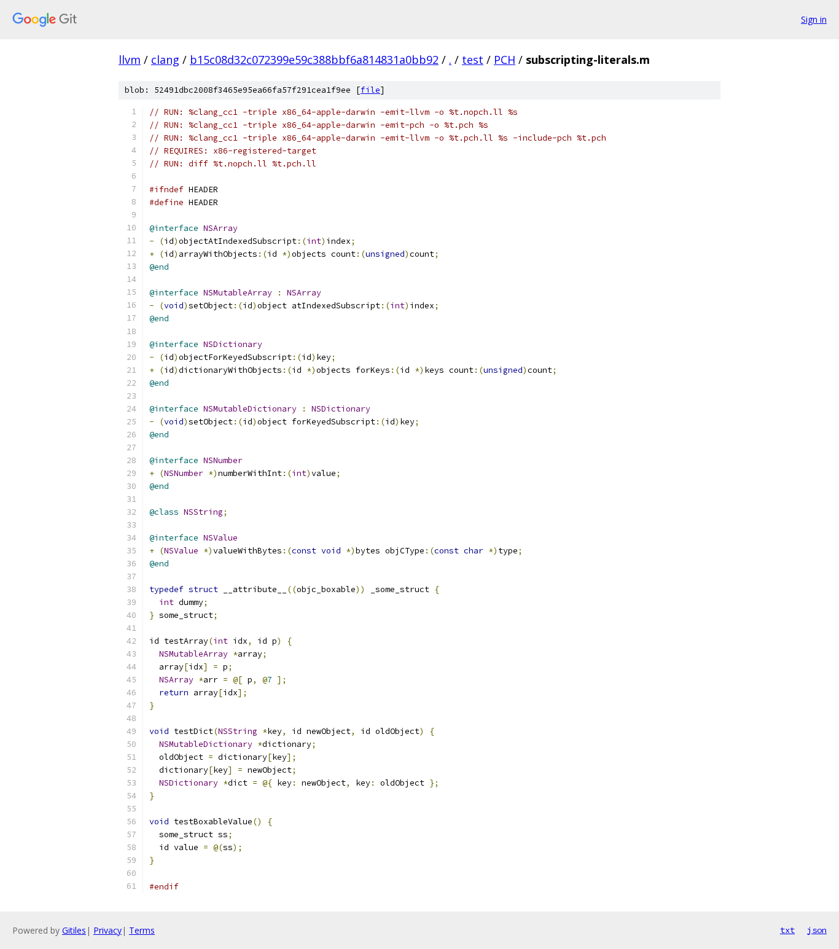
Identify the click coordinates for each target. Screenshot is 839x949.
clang (165, 59)
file (370, 90)
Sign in (814, 19)
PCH (504, 59)
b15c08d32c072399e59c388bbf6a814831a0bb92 (314, 59)
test (472, 59)
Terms (142, 930)
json (817, 929)
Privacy (107, 930)
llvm (130, 59)
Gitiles (74, 930)
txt (787, 929)
